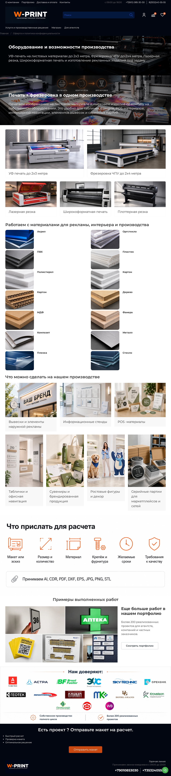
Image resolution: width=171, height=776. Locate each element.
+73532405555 (154, 770)
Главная (4, 33)
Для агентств (71, 27)
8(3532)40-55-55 (157, 2)
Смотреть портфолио (139, 645)
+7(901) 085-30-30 (135, 2)
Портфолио (28, 2)
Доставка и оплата (47, 2)
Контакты (65, 2)
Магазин (56, 27)
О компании (12, 2)
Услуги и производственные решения (26, 27)
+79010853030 (126, 770)
